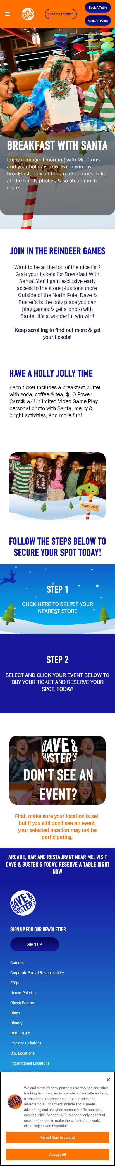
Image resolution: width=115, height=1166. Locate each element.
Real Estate (20, 1033)
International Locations (29, 1063)
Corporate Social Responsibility (37, 972)
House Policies (22, 993)
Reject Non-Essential (57, 1137)
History (16, 1023)
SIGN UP (34, 944)
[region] (57, 1119)
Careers (16, 962)
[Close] (108, 1080)
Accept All (57, 1154)
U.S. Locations (22, 1053)
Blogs (15, 1013)
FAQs (14, 983)
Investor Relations (25, 1043)
